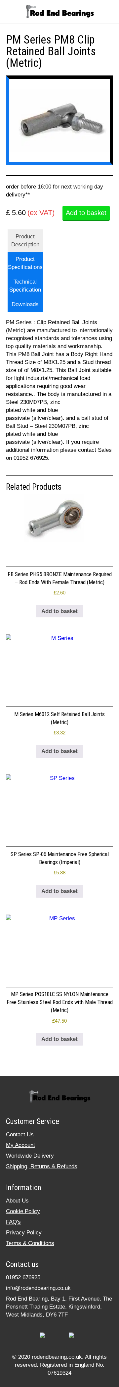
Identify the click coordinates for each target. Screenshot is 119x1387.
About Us (17, 1201)
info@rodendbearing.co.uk (38, 1288)
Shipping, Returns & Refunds (41, 1166)
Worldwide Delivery (30, 1156)
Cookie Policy (23, 1211)
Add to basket (86, 212)
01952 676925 (23, 1277)
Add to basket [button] (59, 611)
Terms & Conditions (30, 1243)
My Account (20, 1145)
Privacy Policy (24, 1232)
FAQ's (13, 1222)
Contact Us (20, 1134)
